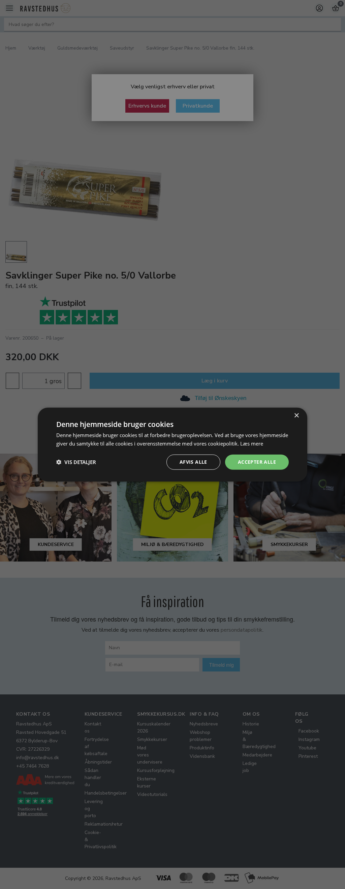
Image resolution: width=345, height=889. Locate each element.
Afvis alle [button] (193, 462)
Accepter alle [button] (257, 462)
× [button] (296, 415)
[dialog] (172, 445)
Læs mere (251, 443)
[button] (76, 462)
